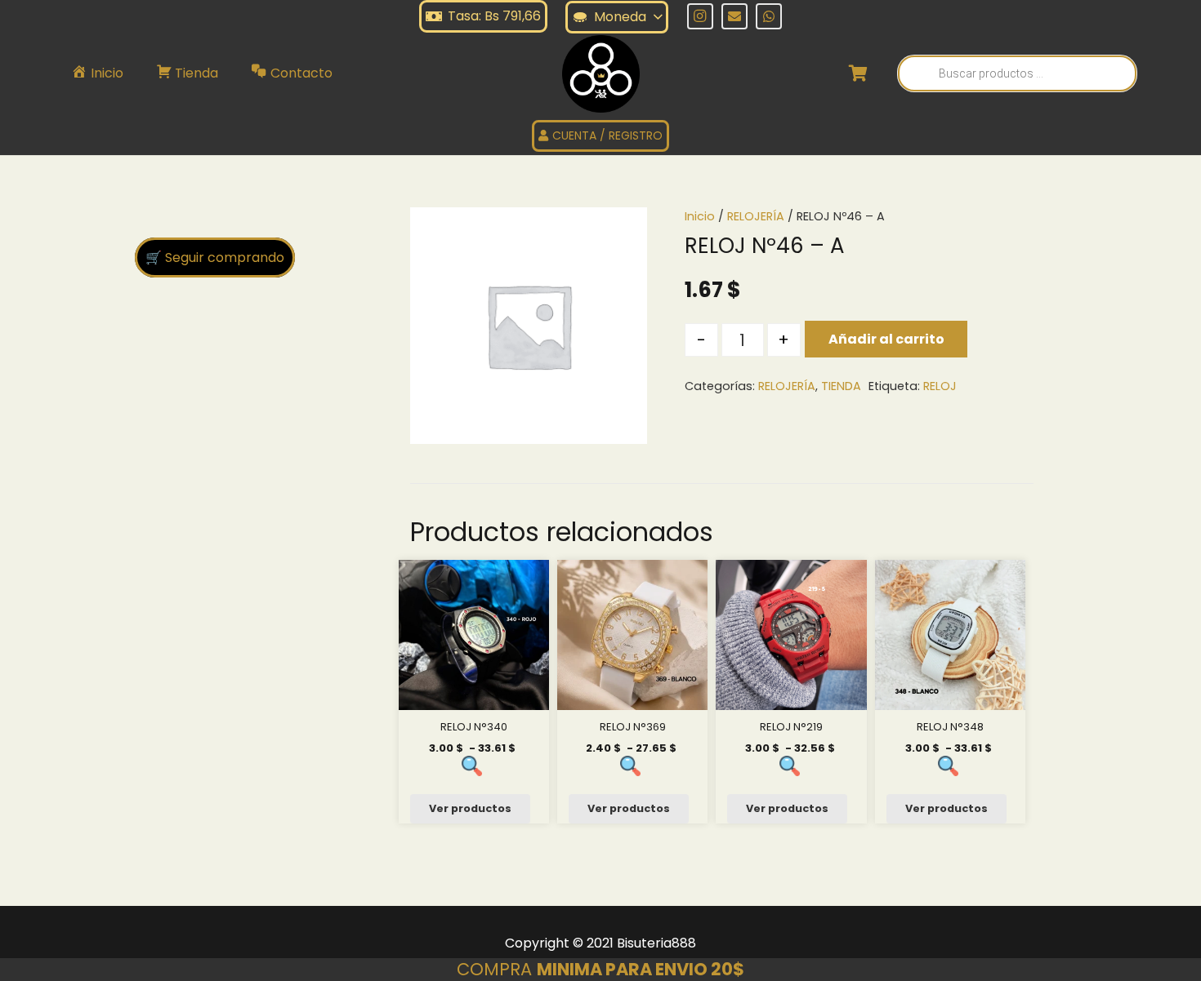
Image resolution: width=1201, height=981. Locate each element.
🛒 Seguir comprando (214, 257)
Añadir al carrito (886, 339)
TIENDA (841, 386)
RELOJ (940, 386)
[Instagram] (700, 16)
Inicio (700, 216)
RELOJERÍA (755, 216)
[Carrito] (859, 73)
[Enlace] (601, 74)
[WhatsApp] (769, 16)
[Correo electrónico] (734, 16)
